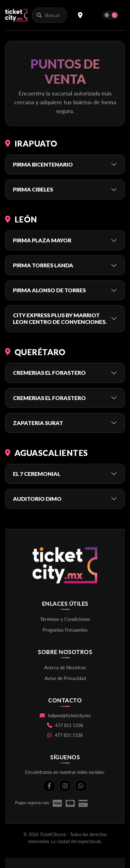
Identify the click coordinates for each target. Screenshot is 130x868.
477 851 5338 (69, 725)
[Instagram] (65, 786)
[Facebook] (49, 786)
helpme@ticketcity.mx (69, 715)
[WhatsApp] (81, 786)
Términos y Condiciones (65, 619)
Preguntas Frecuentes (65, 630)
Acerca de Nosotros (65, 667)
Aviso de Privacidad (65, 678)
